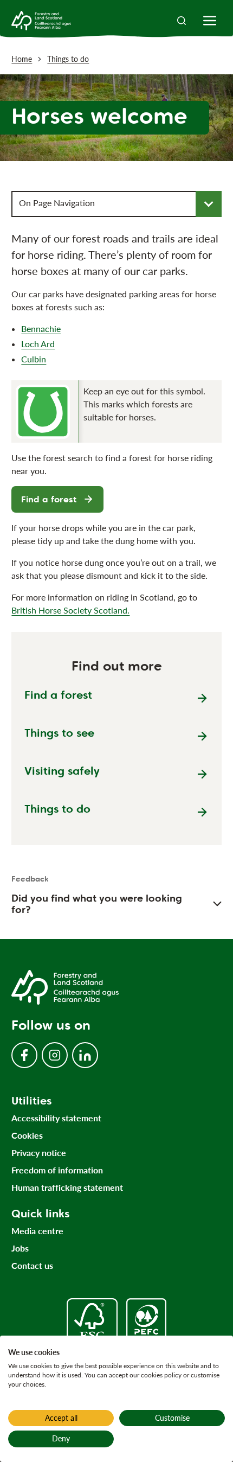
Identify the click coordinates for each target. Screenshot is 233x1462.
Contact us (32, 1265)
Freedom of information (57, 1170)
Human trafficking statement (67, 1187)
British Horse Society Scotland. (70, 610)
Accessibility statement (56, 1118)
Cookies (27, 1135)
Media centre (37, 1230)
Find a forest (48, 499)
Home (21, 58)
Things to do (68, 58)
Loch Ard (38, 344)
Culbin (33, 359)
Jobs (20, 1248)
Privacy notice (38, 1152)
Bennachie (41, 328)
